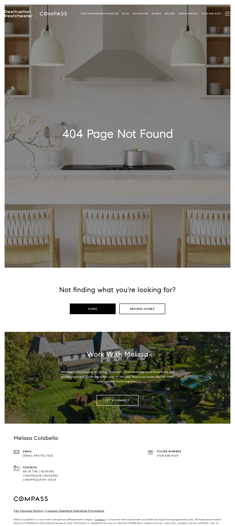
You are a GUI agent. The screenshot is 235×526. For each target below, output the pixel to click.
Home (92, 308)
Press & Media (188, 13)
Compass (100, 519)
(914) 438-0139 (167, 455)
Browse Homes (142, 308)
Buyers (156, 13)
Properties (140, 13)
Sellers (170, 13)
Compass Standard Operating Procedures (74, 510)
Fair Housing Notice (28, 510)
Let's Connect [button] (117, 400)
